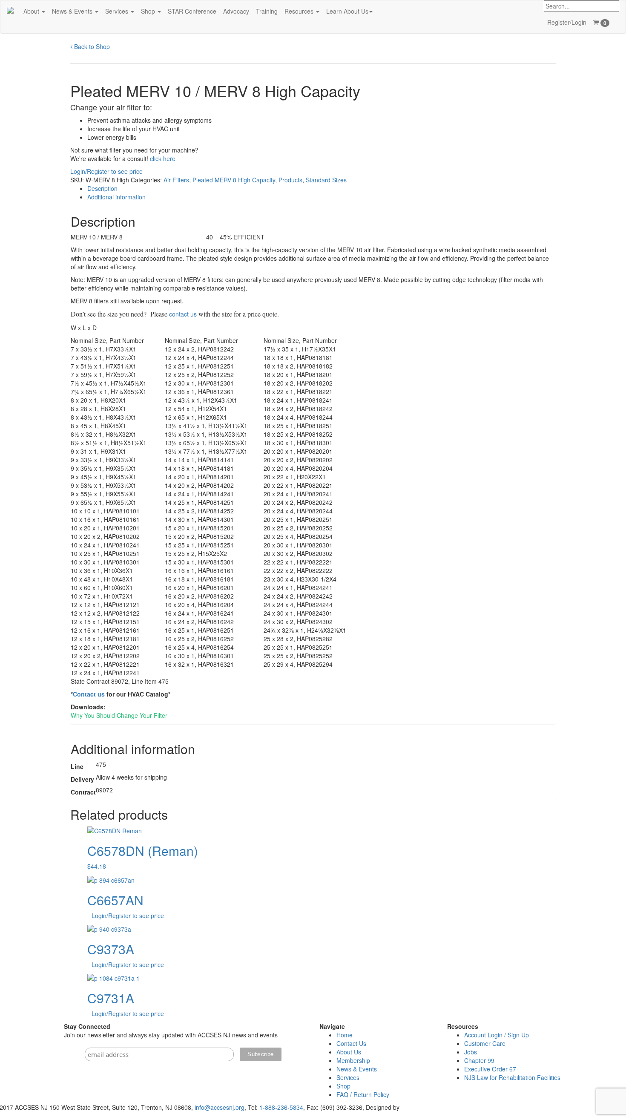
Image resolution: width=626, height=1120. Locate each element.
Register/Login (566, 22)
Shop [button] (149, 11)
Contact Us (351, 1043)
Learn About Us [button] (347, 11)
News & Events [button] (73, 11)
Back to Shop (91, 46)
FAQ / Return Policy (362, 1094)
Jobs (470, 1052)
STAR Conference (192, 11)
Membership (353, 1060)
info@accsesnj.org (219, 1107)
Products (290, 180)
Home (344, 1035)
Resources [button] (299, 11)
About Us (348, 1052)
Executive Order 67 (490, 1069)
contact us (183, 314)
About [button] (32, 11)
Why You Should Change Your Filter (119, 715)
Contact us (89, 694)
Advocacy (236, 11)
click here (162, 158)
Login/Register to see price (106, 171)
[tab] (321, 188)
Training (267, 11)
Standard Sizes (326, 180)
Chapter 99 (479, 1060)
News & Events (356, 1069)
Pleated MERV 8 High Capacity (233, 180)
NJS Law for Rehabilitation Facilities (512, 1077)
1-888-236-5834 (281, 1107)
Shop (343, 1086)
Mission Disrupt (421, 1107)
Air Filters (176, 180)
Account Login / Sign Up (496, 1035)
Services (347, 1077)
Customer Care (484, 1043)
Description (102, 188)
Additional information (116, 197)
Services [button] (117, 11)
